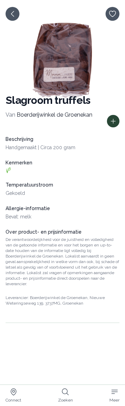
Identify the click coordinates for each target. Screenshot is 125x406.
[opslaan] (112, 14)
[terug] (12, 14)
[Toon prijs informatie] (113, 121)
